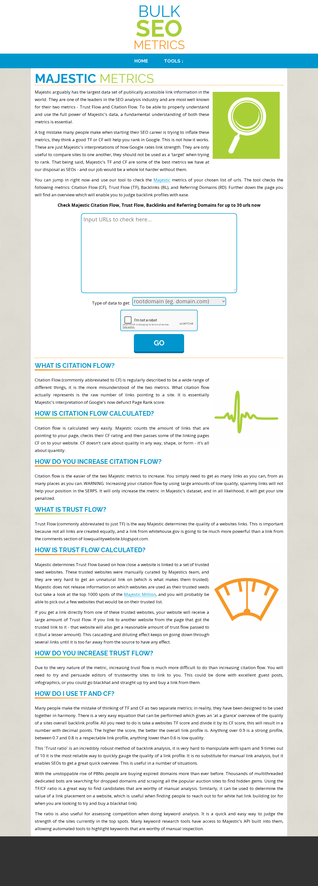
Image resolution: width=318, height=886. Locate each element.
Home (141, 61)
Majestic (162, 180)
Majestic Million (140, 594)
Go (159, 343)
